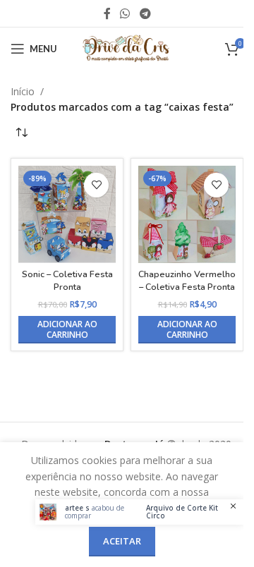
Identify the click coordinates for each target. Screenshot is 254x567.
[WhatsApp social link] (125, 13)
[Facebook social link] (107, 13)
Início (23, 91)
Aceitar (122, 541)
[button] (67, 329)
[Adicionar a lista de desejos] (96, 185)
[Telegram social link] (145, 13)
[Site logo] (127, 47)
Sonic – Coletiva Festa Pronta (67, 280)
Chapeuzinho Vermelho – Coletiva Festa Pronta (187, 280)
